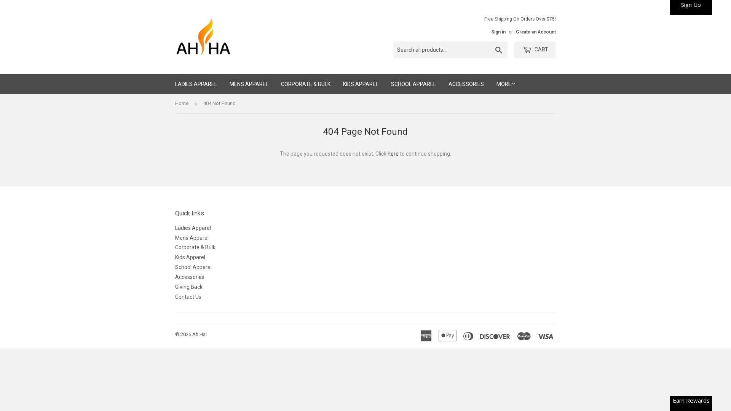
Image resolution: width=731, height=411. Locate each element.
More (503, 84)
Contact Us (188, 297)
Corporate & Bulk (305, 84)
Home (181, 103)
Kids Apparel (360, 84)
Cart (540, 49)
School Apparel (413, 84)
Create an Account (536, 32)
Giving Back (189, 287)
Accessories (466, 84)
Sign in (499, 32)
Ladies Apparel (196, 84)
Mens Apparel (249, 84)
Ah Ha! (199, 334)
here (393, 154)
